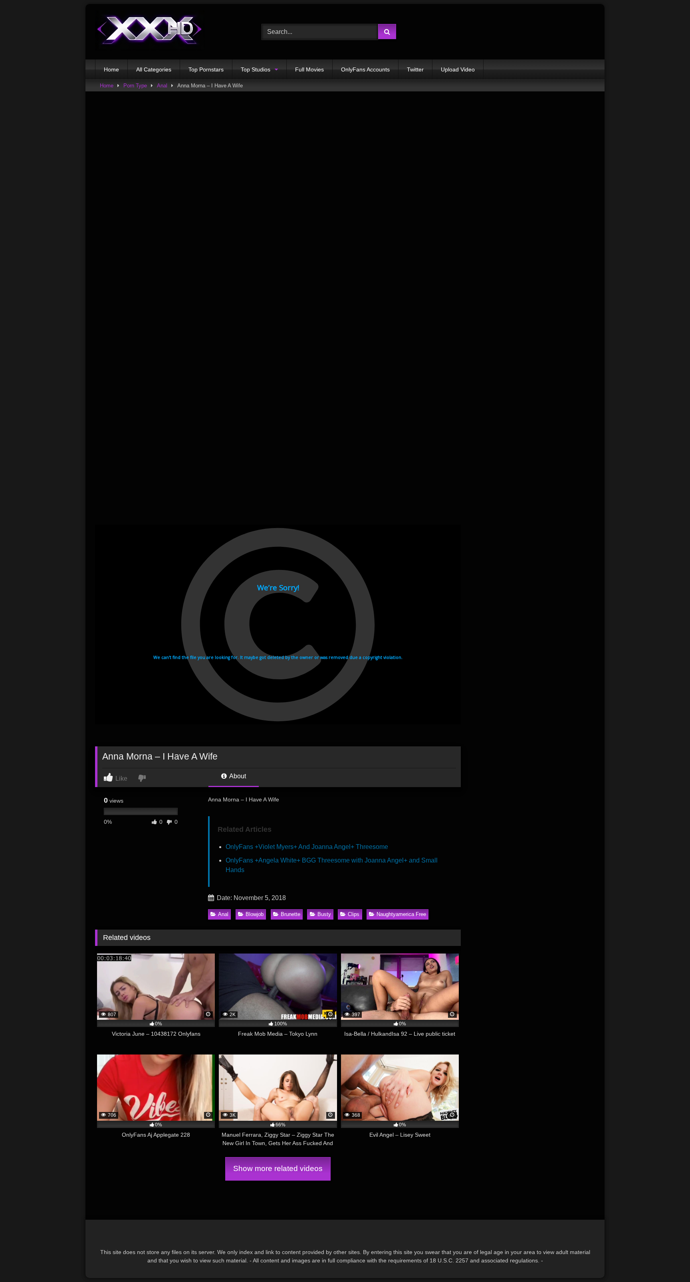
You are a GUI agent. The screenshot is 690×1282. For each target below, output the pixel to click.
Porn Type (135, 86)
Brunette (290, 914)
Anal (162, 86)
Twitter (415, 69)
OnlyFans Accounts (365, 69)
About (237, 776)
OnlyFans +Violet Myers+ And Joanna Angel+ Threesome (307, 846)
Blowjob (255, 914)
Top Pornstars (206, 69)
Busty (324, 914)
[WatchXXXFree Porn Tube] (149, 31)
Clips (353, 914)
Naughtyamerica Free (401, 914)
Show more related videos (278, 1168)
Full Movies (309, 69)
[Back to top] (665, 1258)
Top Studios (255, 69)
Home (111, 69)
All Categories (153, 69)
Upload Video (458, 69)
